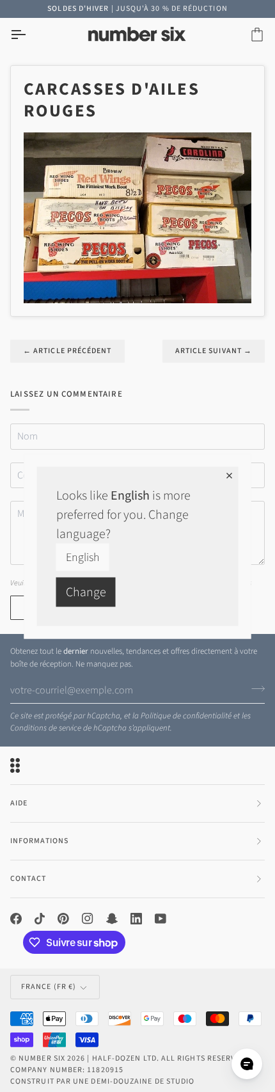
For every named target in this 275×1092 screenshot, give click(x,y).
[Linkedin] (136, 918)
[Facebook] (16, 918)
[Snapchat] (112, 918)
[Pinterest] (63, 918)
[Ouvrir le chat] (247, 1063)
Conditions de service (45, 728)
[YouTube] (160, 918)
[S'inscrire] (254, 688)
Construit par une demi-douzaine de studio (102, 1081)
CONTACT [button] (28, 878)
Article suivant (213, 350)
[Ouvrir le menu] (29, 35)
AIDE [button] (19, 803)
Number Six (42, 1058)
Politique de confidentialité (186, 716)
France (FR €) (48, 986)
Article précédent (67, 350)
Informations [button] (39, 840)
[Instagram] (87, 918)
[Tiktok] (40, 918)
